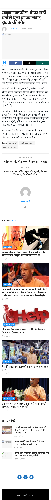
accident (13, 143)
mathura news (26, 143)
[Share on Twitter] (29, 63)
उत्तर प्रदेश (7, 247)
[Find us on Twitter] (25, 477)
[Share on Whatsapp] (42, 63)
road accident (10, 147)
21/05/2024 (20, 436)
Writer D (13, 29)
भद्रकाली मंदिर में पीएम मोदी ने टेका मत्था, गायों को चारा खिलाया (29, 443)
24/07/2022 (27, 29)
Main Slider (9, 324)
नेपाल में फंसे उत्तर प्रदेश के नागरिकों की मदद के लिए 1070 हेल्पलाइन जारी (24, 331)
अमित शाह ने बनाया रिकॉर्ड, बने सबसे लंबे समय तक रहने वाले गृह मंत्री (31, 454)
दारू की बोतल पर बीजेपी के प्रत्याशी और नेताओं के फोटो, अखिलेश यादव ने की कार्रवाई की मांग (30, 430)
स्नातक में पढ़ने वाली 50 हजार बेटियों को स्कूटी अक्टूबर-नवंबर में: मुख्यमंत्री (24, 405)
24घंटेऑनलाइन (28, 495)
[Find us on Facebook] (19, 477)
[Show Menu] (48, 4)
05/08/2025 (20, 459)
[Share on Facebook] (15, 63)
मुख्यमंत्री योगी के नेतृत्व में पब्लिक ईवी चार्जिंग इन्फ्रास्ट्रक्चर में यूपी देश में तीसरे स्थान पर (24, 254)
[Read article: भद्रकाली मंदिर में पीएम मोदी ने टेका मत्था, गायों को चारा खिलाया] (7, 444)
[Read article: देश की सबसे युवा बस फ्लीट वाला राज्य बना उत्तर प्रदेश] (25, 352)
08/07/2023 (20, 448)
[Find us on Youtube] (31, 477)
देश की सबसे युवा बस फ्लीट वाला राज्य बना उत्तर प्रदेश (25, 368)
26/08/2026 (7, 259)
